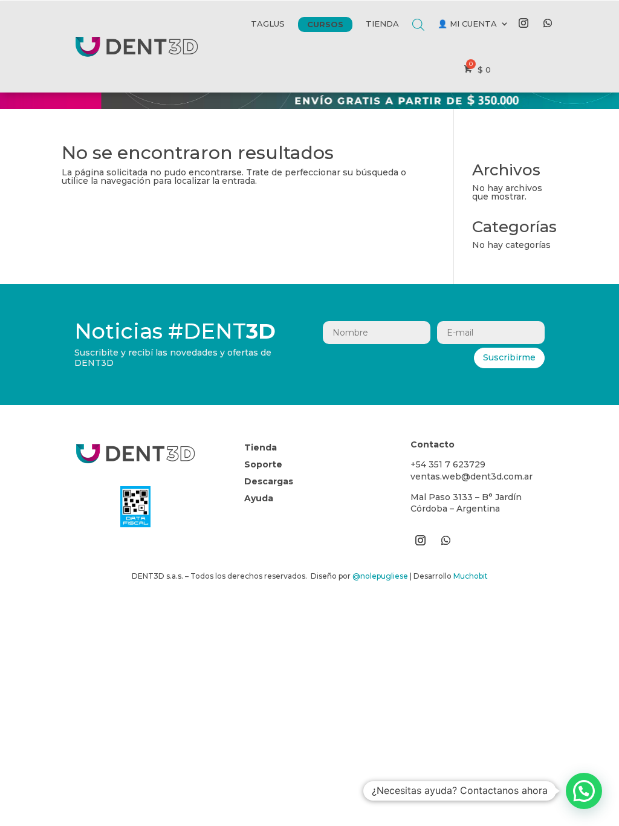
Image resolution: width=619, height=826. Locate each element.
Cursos (325, 24)
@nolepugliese (380, 575)
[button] (584, 791)
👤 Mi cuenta (467, 23)
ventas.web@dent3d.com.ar (471, 476)
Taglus (268, 23)
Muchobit (470, 575)
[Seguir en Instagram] (523, 23)
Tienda (382, 23)
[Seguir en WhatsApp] (547, 23)
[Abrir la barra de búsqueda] (418, 15)
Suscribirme (509, 357)
